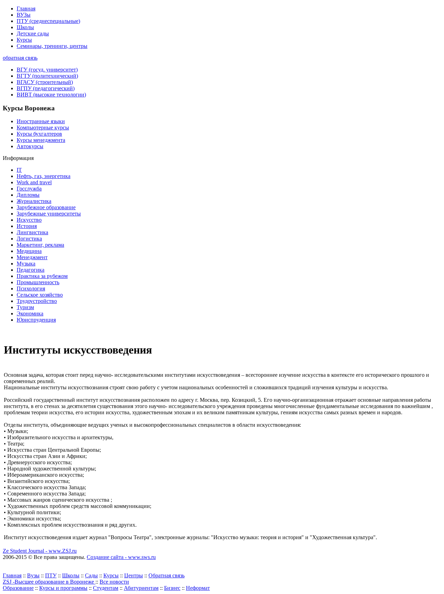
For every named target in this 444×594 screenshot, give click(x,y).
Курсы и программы (63, 588)
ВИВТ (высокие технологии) (51, 94)
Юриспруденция (36, 320)
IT (19, 170)
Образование (18, 588)
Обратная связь (166, 575)
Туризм (25, 307)
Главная (26, 8)
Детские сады (33, 33)
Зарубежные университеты (49, 214)
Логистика (29, 238)
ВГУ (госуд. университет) (47, 70)
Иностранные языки (41, 121)
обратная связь (20, 58)
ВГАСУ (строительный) (45, 82)
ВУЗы (24, 15)
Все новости (114, 582)
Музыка (26, 263)
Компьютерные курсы (43, 127)
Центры (133, 575)
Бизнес (172, 588)
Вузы (33, 575)
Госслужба (29, 189)
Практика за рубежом (42, 276)
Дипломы (28, 195)
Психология (31, 288)
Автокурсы (30, 146)
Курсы (24, 40)
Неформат (198, 588)
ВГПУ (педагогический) (46, 88)
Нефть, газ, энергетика (43, 176)
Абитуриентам (141, 588)
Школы (25, 27)
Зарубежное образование (46, 207)
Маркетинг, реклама (40, 245)
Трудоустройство (37, 301)
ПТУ (51, 575)
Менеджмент (32, 257)
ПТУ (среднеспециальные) (48, 21)
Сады (91, 575)
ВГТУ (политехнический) (47, 76)
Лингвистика (32, 232)
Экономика (30, 313)
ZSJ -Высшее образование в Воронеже (49, 582)
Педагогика (30, 270)
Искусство (29, 220)
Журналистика (34, 201)
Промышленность (38, 282)
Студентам (105, 588)
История (27, 226)
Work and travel (34, 182)
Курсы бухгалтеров (39, 134)
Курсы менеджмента (41, 140)
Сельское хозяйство (40, 295)
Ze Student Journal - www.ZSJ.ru (40, 551)
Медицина (29, 251)
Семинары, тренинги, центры (52, 46)
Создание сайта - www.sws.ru (121, 557)
